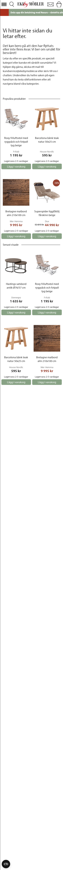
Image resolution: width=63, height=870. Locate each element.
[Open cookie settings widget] (6, 864)
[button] (4, 4)
